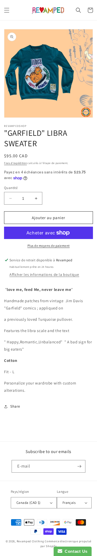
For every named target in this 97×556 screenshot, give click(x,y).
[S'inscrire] (79, 466)
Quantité (11, 188)
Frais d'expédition (15, 163)
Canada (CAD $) (28, 502)
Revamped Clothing (30, 541)
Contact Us (75, 551)
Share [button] (15, 406)
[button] (7, 10)
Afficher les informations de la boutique (44, 274)
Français (69, 502)
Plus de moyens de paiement (48, 246)
